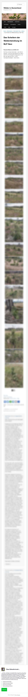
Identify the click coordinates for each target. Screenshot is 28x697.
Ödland (23, 31)
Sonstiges (14, 27)
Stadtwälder (17, 21)
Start (5, 21)
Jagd (9, 27)
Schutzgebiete (13, 24)
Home (5, 31)
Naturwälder (6, 24)
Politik (5, 27)
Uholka (19, 24)
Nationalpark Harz (16, 31)
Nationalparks (10, 21)
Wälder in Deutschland (12, 8)
